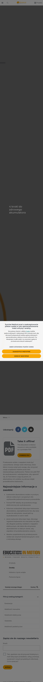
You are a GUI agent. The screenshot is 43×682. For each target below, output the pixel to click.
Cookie (28, 331)
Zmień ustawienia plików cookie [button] (21, 347)
